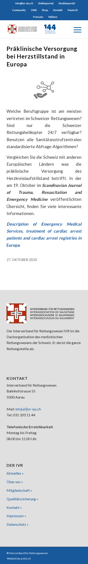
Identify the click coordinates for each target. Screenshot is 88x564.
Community (19, 10)
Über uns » (15, 482)
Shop (45, 10)
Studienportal (67, 3)
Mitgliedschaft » (19, 490)
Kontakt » (14, 507)
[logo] (36, 29)
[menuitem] (24, 3)
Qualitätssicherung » (22, 499)
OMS (34, 10)
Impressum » (16, 516)
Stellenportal (45, 3)
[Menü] (75, 29)
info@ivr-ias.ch (24, 3)
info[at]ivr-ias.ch (28, 409)
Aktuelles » (15, 473)
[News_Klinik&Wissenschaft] (44, 89)
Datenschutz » (18, 524)
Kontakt (58, 10)
